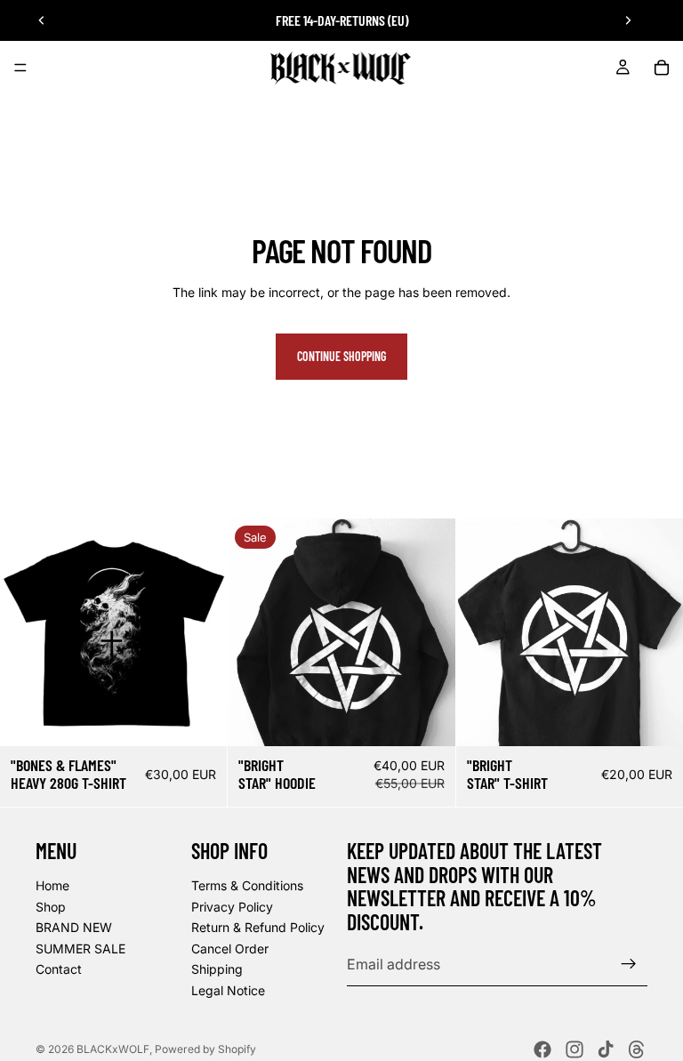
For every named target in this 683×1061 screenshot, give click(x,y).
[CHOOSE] (200, 719)
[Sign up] (628, 964)
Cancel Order (230, 948)
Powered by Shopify (205, 1049)
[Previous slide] (41, 20)
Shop (51, 905)
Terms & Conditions (247, 885)
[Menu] (20, 67)
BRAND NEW (74, 927)
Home (52, 885)
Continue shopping (341, 356)
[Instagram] (574, 1049)
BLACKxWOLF (112, 1049)
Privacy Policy (232, 905)
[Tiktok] (605, 1049)
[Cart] (661, 67)
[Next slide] (627, 20)
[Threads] (636, 1049)
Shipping (217, 969)
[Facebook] (542, 1049)
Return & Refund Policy (258, 927)
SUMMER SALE (80, 948)
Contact (59, 969)
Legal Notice (228, 990)
